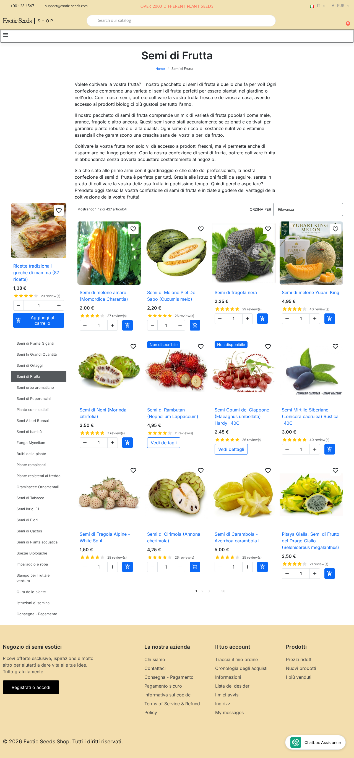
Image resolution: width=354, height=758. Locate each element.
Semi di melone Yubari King (310, 292)
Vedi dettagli (164, 442)
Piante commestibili (33, 409)
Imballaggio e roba (32, 564)
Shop (46, 20)
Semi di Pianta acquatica (37, 542)
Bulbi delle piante (31, 453)
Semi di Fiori (27, 520)
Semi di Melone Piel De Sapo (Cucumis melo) (171, 296)
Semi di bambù (29, 431)
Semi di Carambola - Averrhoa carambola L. (238, 537)
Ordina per (260, 209)
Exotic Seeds (17, 20)
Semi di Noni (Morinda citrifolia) (103, 413)
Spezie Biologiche (32, 553)
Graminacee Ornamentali (38, 487)
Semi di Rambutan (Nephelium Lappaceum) (172, 413)
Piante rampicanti (31, 465)
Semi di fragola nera (236, 292)
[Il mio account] (326, 21)
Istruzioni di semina (33, 603)
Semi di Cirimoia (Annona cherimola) (173, 537)
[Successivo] (341, 591)
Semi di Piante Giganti (35, 343)
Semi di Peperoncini (34, 398)
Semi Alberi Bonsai (33, 420)
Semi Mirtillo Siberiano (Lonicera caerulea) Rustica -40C (310, 416)
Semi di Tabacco (30, 498)
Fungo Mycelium (31, 442)
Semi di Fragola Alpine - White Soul (105, 537)
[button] (345, 20)
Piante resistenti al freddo (39, 476)
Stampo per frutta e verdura (33, 578)
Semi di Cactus (29, 531)
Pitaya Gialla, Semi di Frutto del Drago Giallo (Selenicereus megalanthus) (310, 540)
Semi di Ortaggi (30, 365)
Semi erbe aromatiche (35, 387)
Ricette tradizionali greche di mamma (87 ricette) (36, 272)
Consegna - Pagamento (37, 614)
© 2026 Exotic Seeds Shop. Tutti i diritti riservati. (63, 741)
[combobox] (181, 20)
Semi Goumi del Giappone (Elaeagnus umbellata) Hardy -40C (242, 416)
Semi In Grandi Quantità (37, 354)
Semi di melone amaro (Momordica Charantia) (104, 296)
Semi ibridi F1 (28, 509)
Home (160, 69)
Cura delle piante (31, 592)
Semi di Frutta (28, 376)
